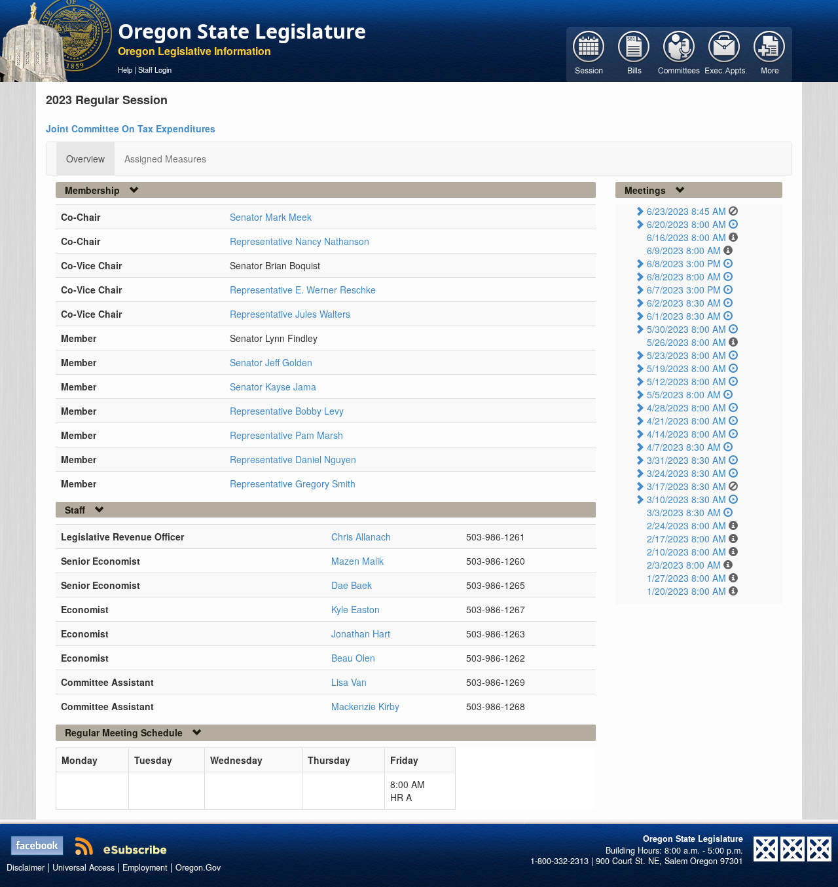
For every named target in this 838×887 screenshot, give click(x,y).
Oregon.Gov (198, 867)
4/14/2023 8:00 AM (686, 433)
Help (125, 69)
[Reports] (769, 53)
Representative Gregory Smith (292, 483)
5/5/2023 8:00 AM (684, 394)
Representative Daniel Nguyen (293, 459)
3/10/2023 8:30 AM (686, 499)
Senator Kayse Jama (273, 386)
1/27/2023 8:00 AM (686, 577)
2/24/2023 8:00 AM (686, 525)
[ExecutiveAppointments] (724, 53)
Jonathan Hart (360, 633)
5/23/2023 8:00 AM (686, 355)
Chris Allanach (361, 536)
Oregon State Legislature (242, 30)
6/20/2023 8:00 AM (686, 224)
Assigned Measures (165, 158)
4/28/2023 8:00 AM (686, 407)
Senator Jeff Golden (271, 362)
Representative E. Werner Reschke (303, 289)
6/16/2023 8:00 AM (686, 237)
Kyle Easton (355, 609)
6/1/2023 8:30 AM (684, 315)
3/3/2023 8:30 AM (684, 512)
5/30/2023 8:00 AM (686, 328)
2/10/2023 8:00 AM (686, 551)
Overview (85, 158)
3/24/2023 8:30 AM (686, 473)
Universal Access (83, 867)
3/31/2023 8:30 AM (686, 459)
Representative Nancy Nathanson (299, 241)
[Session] (588, 53)
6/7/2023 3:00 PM (684, 289)
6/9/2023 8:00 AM (684, 250)
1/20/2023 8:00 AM (686, 590)
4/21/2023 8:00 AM (686, 420)
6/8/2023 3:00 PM (684, 263)
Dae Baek (351, 585)
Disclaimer (26, 867)
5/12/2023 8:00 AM (686, 381)
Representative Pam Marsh (286, 435)
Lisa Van (349, 682)
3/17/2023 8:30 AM (686, 486)
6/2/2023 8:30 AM (684, 302)
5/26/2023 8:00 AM (686, 342)
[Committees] (679, 53)
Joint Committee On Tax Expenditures (130, 128)
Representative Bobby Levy (287, 410)
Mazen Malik (357, 560)
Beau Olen (353, 657)
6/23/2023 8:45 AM (686, 210)
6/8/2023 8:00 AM (684, 276)
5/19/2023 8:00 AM (686, 368)
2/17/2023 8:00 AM (686, 538)
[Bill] (634, 53)
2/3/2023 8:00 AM (684, 564)
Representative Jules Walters (290, 313)
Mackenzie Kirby (365, 706)
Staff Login (155, 69)
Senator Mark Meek (271, 216)
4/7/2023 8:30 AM (684, 446)
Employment (145, 867)
